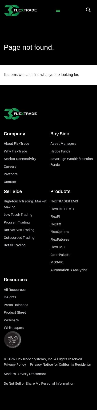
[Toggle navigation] (58, 10)
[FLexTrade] (20, 10)
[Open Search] (88, 10)
